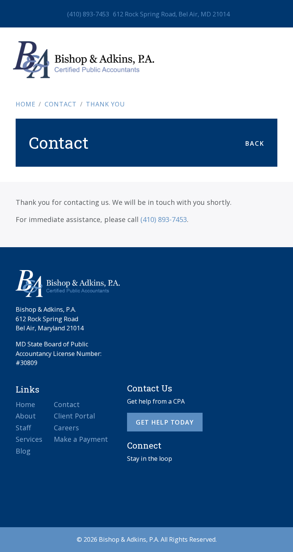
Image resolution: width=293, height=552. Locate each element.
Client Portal (74, 415)
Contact (67, 404)
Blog (23, 450)
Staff (23, 427)
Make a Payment (81, 439)
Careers (66, 427)
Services (29, 439)
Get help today (164, 422)
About (26, 415)
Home (25, 404)
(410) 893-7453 (88, 14)
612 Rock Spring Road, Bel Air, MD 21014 (171, 14)
